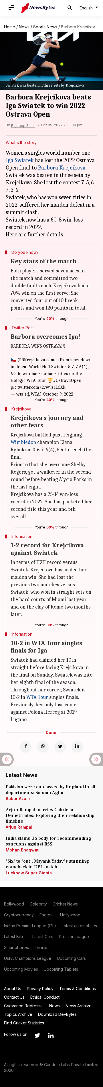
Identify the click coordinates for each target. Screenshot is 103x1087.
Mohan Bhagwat (22, 849)
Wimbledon (23, 442)
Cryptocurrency (19, 914)
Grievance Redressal (23, 1005)
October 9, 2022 (58, 394)
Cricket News (65, 903)
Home (9, 26)
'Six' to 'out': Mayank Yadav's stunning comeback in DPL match (47, 864)
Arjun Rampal (19, 827)
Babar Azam (18, 798)
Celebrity (38, 903)
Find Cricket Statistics (24, 1022)
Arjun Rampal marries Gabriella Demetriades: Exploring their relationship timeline (50, 815)
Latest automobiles (79, 925)
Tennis (41, 947)
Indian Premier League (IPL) (30, 925)
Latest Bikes (15, 936)
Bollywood (14, 903)
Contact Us (14, 997)
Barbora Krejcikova (62, 167)
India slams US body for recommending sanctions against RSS (48, 841)
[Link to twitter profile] (37, 1036)
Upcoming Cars (71, 958)
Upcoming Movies (21, 969)
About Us (12, 988)
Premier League (74, 936)
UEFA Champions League (27, 958)
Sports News (45, 26)
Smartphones (16, 947)
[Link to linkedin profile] (51, 1036)
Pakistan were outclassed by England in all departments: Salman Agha (50, 789)
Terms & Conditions (77, 988)
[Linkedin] (77, 747)
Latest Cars (42, 936)
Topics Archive (18, 1014)
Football (46, 914)
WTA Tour (37, 697)
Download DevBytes (57, 1014)
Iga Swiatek (20, 160)
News (24, 26)
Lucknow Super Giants (29, 872)
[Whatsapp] (43, 747)
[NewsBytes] (38, 8)
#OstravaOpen (67, 380)
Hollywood (70, 914)
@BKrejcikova (31, 359)
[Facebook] (25, 747)
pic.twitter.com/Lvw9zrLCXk (38, 387)
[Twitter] (60, 747)
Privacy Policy (40, 988)
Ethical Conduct (45, 997)
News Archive (79, 1005)
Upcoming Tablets (61, 969)
